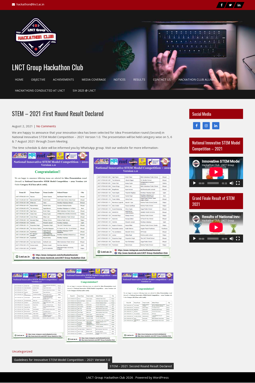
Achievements (63, 79)
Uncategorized (22, 351)
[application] (216, 172)
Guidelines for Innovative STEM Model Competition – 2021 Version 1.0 (62, 360)
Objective (38, 79)
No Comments (46, 126)
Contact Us (162, 79)
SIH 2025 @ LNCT (84, 90)
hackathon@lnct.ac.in (30, 4)
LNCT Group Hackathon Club (47, 67)
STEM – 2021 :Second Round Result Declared (141, 366)
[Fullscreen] (238, 183)
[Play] (194, 183)
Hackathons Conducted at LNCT (40, 90)
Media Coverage (94, 79)
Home (19, 79)
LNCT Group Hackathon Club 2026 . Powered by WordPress (127, 377)
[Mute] (231, 183)
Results (139, 79)
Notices (120, 79)
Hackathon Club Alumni (197, 79)
